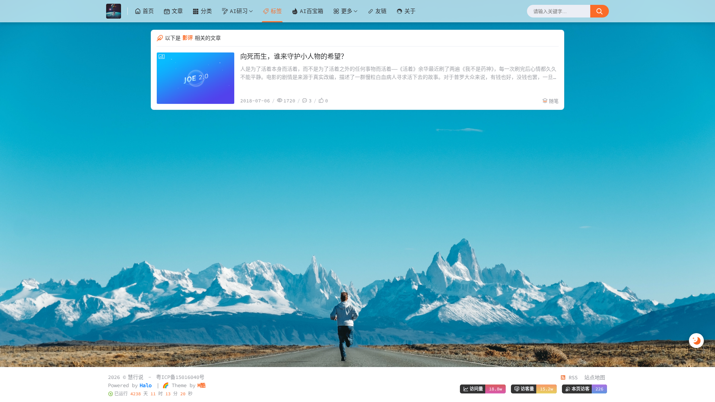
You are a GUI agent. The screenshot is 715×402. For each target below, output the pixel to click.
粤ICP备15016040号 (180, 377)
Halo (146, 385)
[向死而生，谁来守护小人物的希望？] (195, 78)
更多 (346, 11)
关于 (410, 11)
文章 (177, 11)
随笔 (554, 101)
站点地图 (594, 377)
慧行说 (135, 377)
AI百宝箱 (311, 11)
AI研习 (239, 11)
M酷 (201, 385)
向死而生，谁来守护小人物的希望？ (293, 56)
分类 (206, 11)
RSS (572, 377)
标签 (276, 11)
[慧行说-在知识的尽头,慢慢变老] (117, 11)
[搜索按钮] (599, 11)
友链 (381, 11)
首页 (148, 11)
